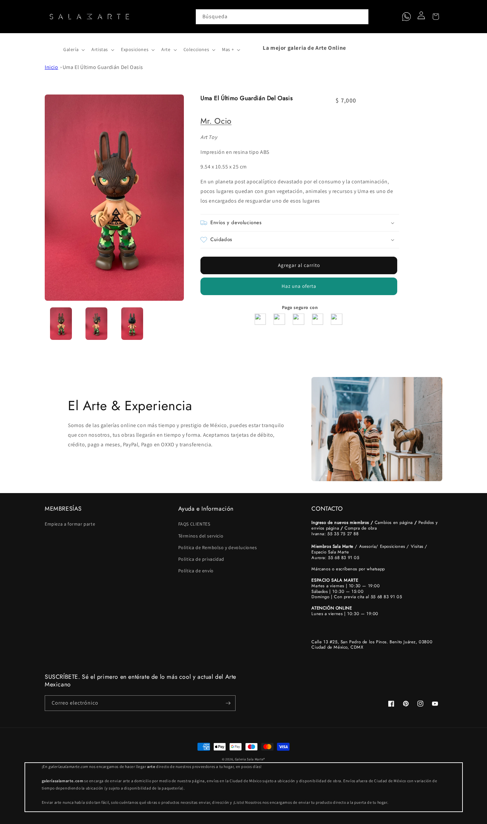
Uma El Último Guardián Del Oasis (103, 67)
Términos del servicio (201, 536)
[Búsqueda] (361, 16)
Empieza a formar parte (70, 524)
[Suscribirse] (228, 703)
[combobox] (282, 16)
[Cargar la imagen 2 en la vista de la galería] (97, 323)
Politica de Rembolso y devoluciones (217, 547)
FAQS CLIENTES (194, 524)
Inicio (51, 67)
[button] (52, 47)
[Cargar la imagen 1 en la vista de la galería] (61, 323)
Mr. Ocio (216, 121)
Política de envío (196, 571)
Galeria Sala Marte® (250, 759)
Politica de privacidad (201, 559)
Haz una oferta (299, 286)
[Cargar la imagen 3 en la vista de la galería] (132, 323)
